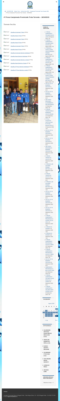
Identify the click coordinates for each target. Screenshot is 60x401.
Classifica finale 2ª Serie (16, 42)
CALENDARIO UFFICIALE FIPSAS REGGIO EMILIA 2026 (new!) (48, 333)
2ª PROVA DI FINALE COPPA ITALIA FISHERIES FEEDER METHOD (49, 77)
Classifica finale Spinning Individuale (19, 56)
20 (51, 314)
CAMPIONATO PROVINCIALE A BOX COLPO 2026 (49, 269)
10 (43, 312)
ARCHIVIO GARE (46, 370)
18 (46, 314)
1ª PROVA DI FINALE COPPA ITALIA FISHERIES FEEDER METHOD (49, 51)
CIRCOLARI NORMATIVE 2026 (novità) (47, 341)
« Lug (46, 320)
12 (49, 312)
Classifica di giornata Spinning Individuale (20, 53)
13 (51, 312)
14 (54, 312)
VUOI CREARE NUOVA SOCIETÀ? (47, 360)
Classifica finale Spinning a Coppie (19, 63)
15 (56, 312)
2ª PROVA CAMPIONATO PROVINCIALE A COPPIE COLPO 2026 (49, 219)
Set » (56, 320)
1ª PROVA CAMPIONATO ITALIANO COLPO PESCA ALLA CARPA (49, 278)
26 (49, 316)
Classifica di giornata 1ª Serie (17, 32)
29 (56, 316)
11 (46, 312)
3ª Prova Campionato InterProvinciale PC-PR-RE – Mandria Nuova (49, 122)
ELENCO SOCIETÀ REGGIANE (46, 348)
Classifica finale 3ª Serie (16, 49)
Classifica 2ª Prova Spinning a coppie (19, 70)
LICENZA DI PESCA (46, 366)
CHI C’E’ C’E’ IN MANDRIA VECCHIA (49, 85)
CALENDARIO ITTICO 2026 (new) (47, 354)
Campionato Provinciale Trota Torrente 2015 (39, 11)
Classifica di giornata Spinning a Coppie (20, 59)
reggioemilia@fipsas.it (12, 396)
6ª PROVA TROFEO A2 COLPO (48, 175)
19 (49, 314)
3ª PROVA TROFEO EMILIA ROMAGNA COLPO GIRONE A (49, 112)
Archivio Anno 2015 (25, 11)
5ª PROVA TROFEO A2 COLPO (48, 157)
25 (46, 316)
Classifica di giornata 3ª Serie (17, 46)
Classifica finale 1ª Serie (16, 35)
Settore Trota (17, 11)
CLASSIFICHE (10, 11)
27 (51, 316)
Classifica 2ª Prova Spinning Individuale (20, 66)
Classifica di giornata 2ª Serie (17, 39)
